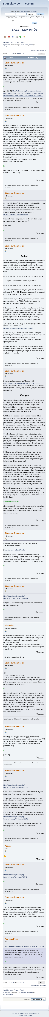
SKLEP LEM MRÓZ (24, 29)
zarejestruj (34, 11)
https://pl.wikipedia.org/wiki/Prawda (15, 214)
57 (20, 53)
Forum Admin (24, 45)
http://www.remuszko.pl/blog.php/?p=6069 (18, 328)
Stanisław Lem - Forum (18, 3)
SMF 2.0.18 (15, 1013)
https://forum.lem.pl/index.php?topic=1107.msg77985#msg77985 (15, 597)
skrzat (31, 45)
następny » (42, 50)
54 (13, 53)
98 (23, 53)
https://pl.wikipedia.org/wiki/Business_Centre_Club (22, 383)
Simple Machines (34, 1013)
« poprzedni (35, 50)
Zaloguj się (24, 11)
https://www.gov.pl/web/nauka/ (14, 550)
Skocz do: (27, 999)
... (10, 53)
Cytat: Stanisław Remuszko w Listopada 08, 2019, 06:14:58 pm (24, 946)
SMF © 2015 (24, 1013)
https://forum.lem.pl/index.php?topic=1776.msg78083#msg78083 (15, 786)
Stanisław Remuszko (14, 63)
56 (18, 53)
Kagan (8, 846)
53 (11, 53)
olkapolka (9, 625)
